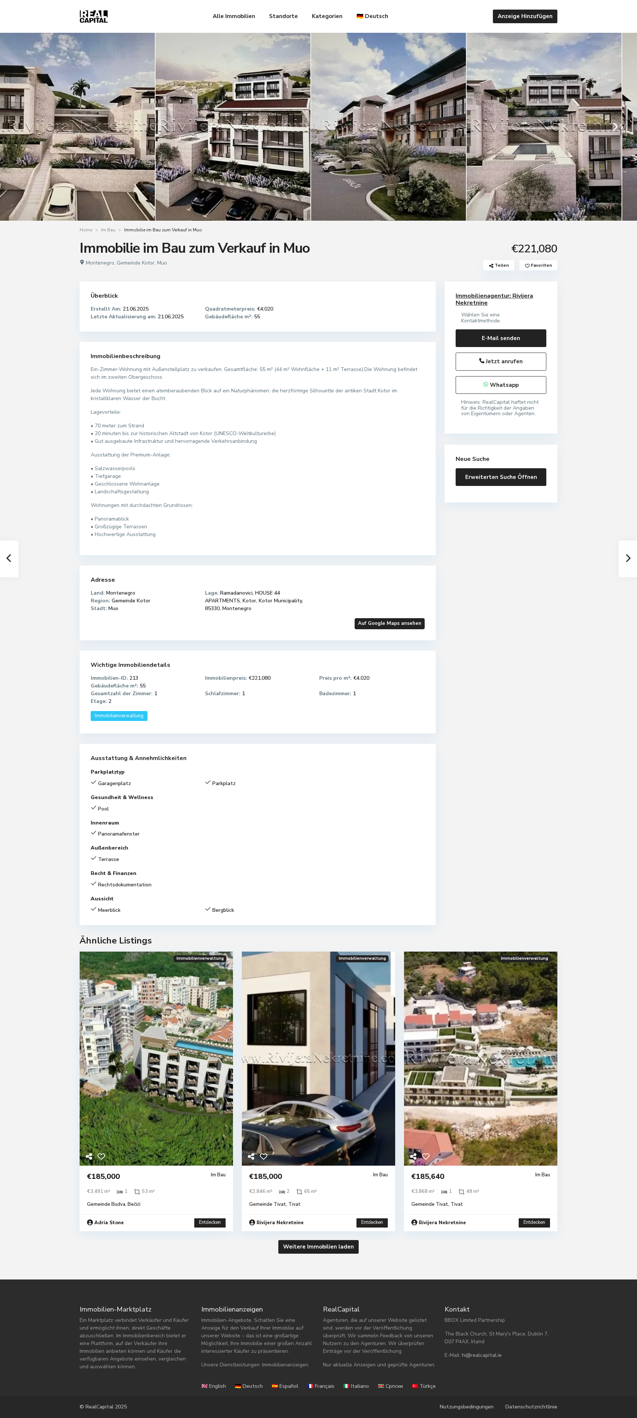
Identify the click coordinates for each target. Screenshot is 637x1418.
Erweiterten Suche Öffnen (501, 477)
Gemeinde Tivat (267, 1204)
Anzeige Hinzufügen (525, 16)
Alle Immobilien (234, 16)
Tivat (294, 1204)
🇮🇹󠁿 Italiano (356, 1386)
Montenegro (100, 262)
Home (86, 230)
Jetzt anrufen (503, 361)
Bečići (134, 1204)
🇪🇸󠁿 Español (285, 1386)
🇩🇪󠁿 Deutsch (372, 16)
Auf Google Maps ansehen (389, 623)
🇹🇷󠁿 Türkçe (424, 1386)
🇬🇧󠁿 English (213, 1386)
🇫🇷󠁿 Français (320, 1386)
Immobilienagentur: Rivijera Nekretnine (494, 299)
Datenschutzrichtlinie (531, 1406)
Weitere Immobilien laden (318, 1246)
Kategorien (327, 16)
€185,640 (427, 1176)
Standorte (283, 16)
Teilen (501, 265)
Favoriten (541, 265)
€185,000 (103, 1176)
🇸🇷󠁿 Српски (390, 1386)
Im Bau (108, 230)
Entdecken (210, 1222)
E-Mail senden (501, 338)
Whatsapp (503, 385)
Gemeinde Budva (106, 1204)
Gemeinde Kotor (135, 262)
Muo (162, 262)
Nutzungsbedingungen (467, 1406)
